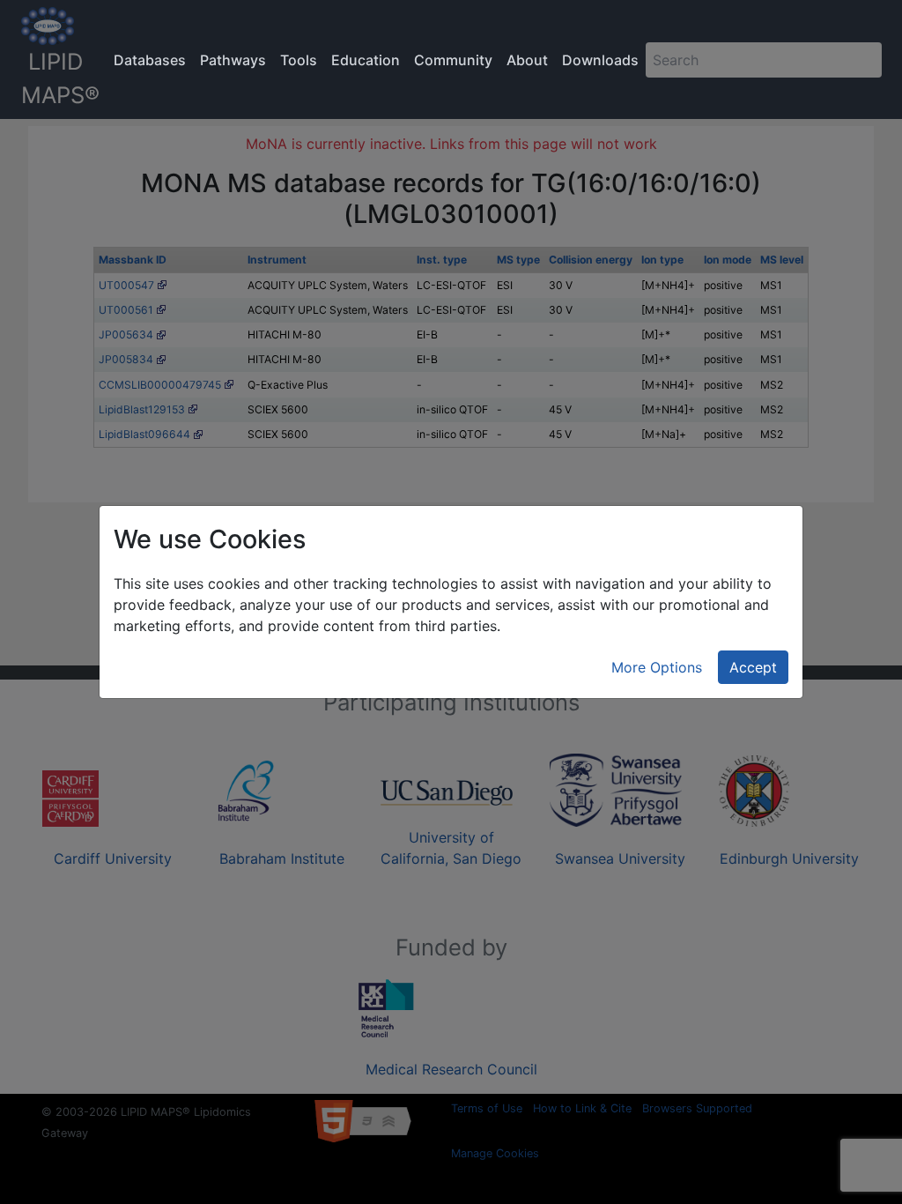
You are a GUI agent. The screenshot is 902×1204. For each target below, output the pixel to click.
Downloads (600, 60)
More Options (656, 667)
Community (453, 60)
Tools (298, 60)
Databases (150, 60)
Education (365, 60)
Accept (753, 667)
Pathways (233, 60)
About (527, 60)
